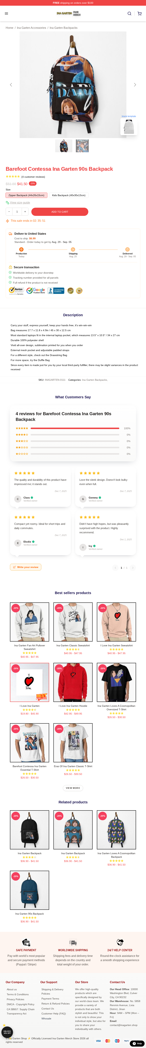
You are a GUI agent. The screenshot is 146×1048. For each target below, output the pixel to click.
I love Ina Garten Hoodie (73, 705)
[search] (129, 13)
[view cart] (139, 13)
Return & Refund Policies (55, 1003)
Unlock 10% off (7, 1032)
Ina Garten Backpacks (63, 27)
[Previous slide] (11, 84)
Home (9, 27)
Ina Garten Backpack (29, 853)
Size (8, 189)
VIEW (30, 638)
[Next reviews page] (133, 568)
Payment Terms (50, 998)
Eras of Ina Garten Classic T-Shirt (73, 766)
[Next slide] (135, 84)
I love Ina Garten (30, 705)
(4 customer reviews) (33, 176)
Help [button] (139, 1043)
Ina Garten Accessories (31, 27)
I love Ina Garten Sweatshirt (116, 645)
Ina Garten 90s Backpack (29, 913)
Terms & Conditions (18, 994)
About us (12, 989)
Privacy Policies (15, 999)
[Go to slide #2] (82, 145)
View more (73, 788)
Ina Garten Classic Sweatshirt (73, 645)
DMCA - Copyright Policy (20, 1004)
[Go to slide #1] (63, 145)
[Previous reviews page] (115, 568)
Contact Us (47, 1008)
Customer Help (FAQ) (53, 1013)
